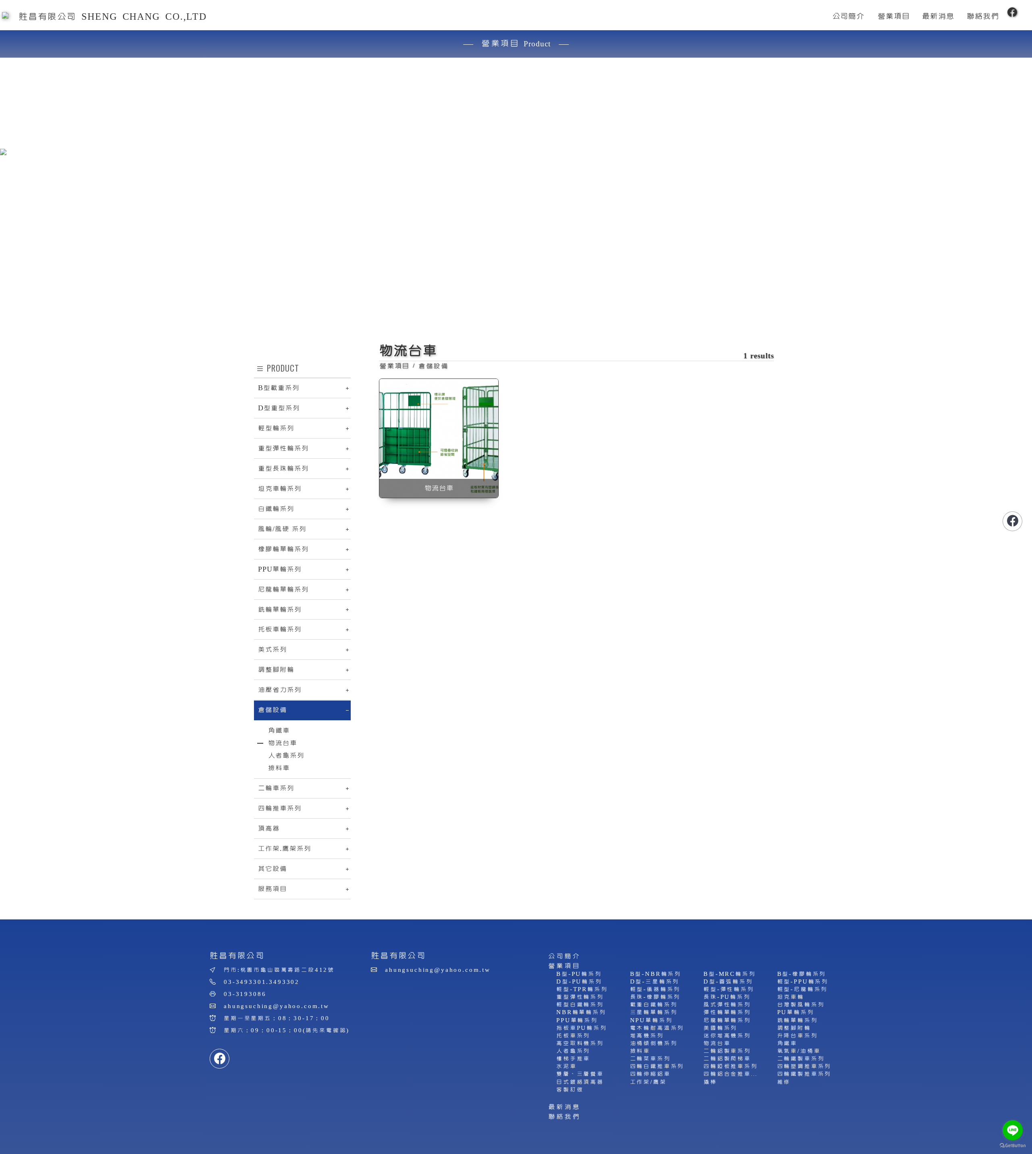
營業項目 (564, 966)
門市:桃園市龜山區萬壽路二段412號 (279, 970)
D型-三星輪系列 (655, 982)
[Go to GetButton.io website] (1013, 1145)
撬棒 (710, 1082)
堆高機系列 (647, 1036)
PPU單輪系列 (577, 1020)
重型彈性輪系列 (580, 997)
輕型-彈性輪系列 (728, 989)
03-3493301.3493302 (262, 982)
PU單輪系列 (795, 1012)
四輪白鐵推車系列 (657, 1066)
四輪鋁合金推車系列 (734, 1074)
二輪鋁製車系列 (727, 1051)
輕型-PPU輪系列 (803, 982)
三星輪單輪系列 (654, 1012)
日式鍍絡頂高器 (580, 1082)
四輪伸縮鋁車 (650, 1074)
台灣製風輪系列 (801, 1005)
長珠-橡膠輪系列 (655, 997)
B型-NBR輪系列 (656, 974)
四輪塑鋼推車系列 (804, 1066)
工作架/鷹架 (648, 1082)
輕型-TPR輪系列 (582, 989)
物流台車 (716, 1043)
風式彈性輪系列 (727, 1005)
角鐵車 (787, 1043)
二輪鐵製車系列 (801, 1059)
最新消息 (564, 1107)
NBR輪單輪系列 (581, 1012)
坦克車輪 (790, 997)
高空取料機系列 (580, 1043)
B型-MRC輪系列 (729, 974)
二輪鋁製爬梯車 (727, 1059)
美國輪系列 (720, 1028)
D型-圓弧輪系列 (728, 982)
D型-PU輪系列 (579, 982)
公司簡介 (564, 956)
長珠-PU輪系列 (727, 997)
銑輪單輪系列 (797, 1020)
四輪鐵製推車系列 (804, 1074)
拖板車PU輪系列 (581, 1028)
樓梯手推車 (573, 1059)
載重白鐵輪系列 (654, 1005)
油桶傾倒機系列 (654, 1043)
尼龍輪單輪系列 (727, 1020)
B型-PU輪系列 (579, 974)
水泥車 (566, 1066)
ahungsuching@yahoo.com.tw (276, 1006)
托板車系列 (573, 1036)
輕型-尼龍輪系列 (802, 989)
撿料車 (640, 1051)
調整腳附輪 (794, 1028)
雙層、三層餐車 (580, 1074)
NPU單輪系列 (651, 1020)
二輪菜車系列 (650, 1059)
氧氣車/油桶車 (799, 1051)
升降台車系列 (797, 1036)
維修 (784, 1082)
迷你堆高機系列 (727, 1036)
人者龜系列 (573, 1051)
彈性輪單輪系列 (727, 1012)
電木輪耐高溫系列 (657, 1028)
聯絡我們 (564, 1116)
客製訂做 (569, 1090)
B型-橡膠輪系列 (801, 974)
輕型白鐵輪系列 (580, 1005)
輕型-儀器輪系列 (655, 989)
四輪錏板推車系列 (730, 1066)
